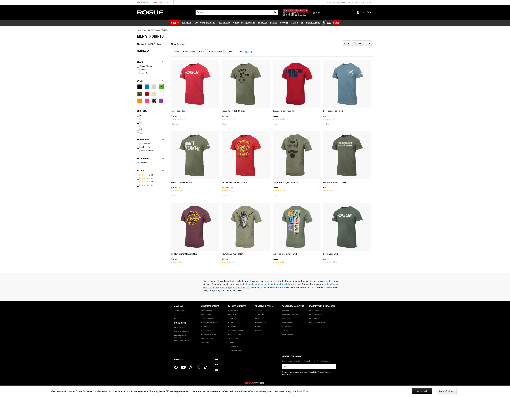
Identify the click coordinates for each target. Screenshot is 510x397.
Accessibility (232, 319)
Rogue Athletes (314, 319)
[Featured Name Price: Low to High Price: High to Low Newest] (362, 43)
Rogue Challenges (315, 315)
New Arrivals (177, 44)
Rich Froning (333, 284)
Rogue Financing (261, 323)
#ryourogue (286, 319)
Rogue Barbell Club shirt (285, 284)
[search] (237, 12)
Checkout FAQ (206, 315)
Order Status (353, 2)
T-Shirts (164, 30)
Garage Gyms (287, 327)
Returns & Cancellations (209, 323)
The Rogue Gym (287, 334)
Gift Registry (259, 315)
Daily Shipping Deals (294, 10)
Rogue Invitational (315, 311)
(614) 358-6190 (179, 327)
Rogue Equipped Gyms (290, 315)
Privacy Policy (233, 311)
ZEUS (257, 319)
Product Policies (234, 327)
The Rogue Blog (287, 323)
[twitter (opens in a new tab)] (198, 367)
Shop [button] (173, 23)
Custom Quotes (206, 311)
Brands (257, 327)
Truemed (258, 330)
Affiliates (285, 330)
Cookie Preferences (235, 350)
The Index (285, 311)
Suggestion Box (206, 330)
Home (139, 30)
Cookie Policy (233, 346)
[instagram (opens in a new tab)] (190, 367)
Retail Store (178, 319)
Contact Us (341, 2)
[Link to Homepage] (150, 12)
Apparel (146, 30)
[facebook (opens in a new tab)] (176, 367)
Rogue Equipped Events (317, 323)
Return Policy (286, 374)
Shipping (204, 327)
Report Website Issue (208, 334)
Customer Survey (207, 338)
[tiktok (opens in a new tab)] (205, 367)
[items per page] (347, 43)
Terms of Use (232, 315)
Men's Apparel (155, 30)
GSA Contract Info (234, 338)
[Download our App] (216, 367)
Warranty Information (236, 330)
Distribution (232, 342)
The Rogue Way (179, 311)
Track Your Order (207, 319)
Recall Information (234, 334)
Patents (231, 323)
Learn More (302, 391)
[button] (275, 12)
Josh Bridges (226, 287)
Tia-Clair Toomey (211, 287)
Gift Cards (331, 2)
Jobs (176, 315)
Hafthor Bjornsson (241, 287)
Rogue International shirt (257, 284)
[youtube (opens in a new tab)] (183, 367)
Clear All (248, 52)
